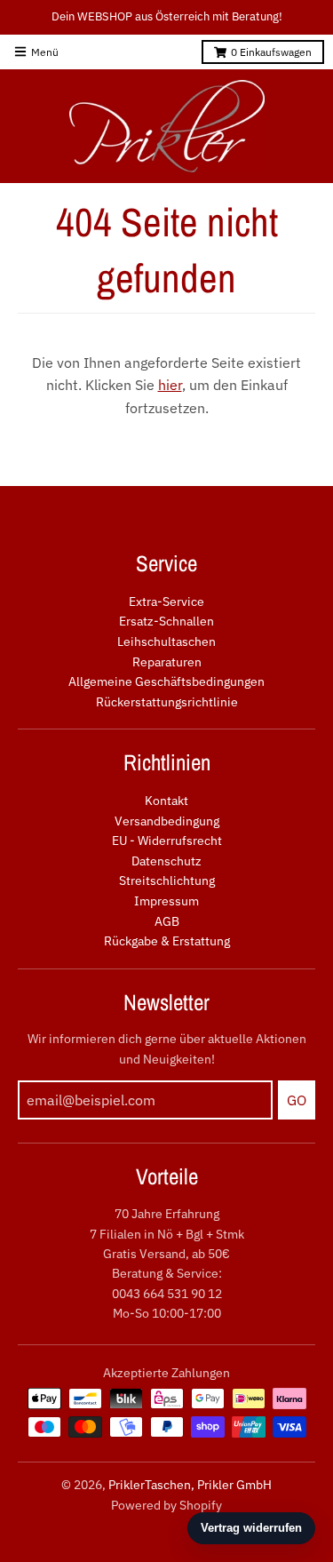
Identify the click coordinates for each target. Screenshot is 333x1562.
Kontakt (166, 801)
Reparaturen (167, 662)
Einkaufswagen (271, 52)
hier (170, 385)
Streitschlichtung (167, 881)
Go (296, 1100)
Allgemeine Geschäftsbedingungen (166, 681)
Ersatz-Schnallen (166, 621)
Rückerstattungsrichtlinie (167, 702)
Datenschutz (166, 861)
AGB (167, 921)
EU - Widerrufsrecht (167, 841)
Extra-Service (166, 602)
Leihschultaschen (166, 642)
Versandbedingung (167, 821)
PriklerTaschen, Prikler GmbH (190, 1485)
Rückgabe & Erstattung (167, 941)
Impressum (166, 901)
